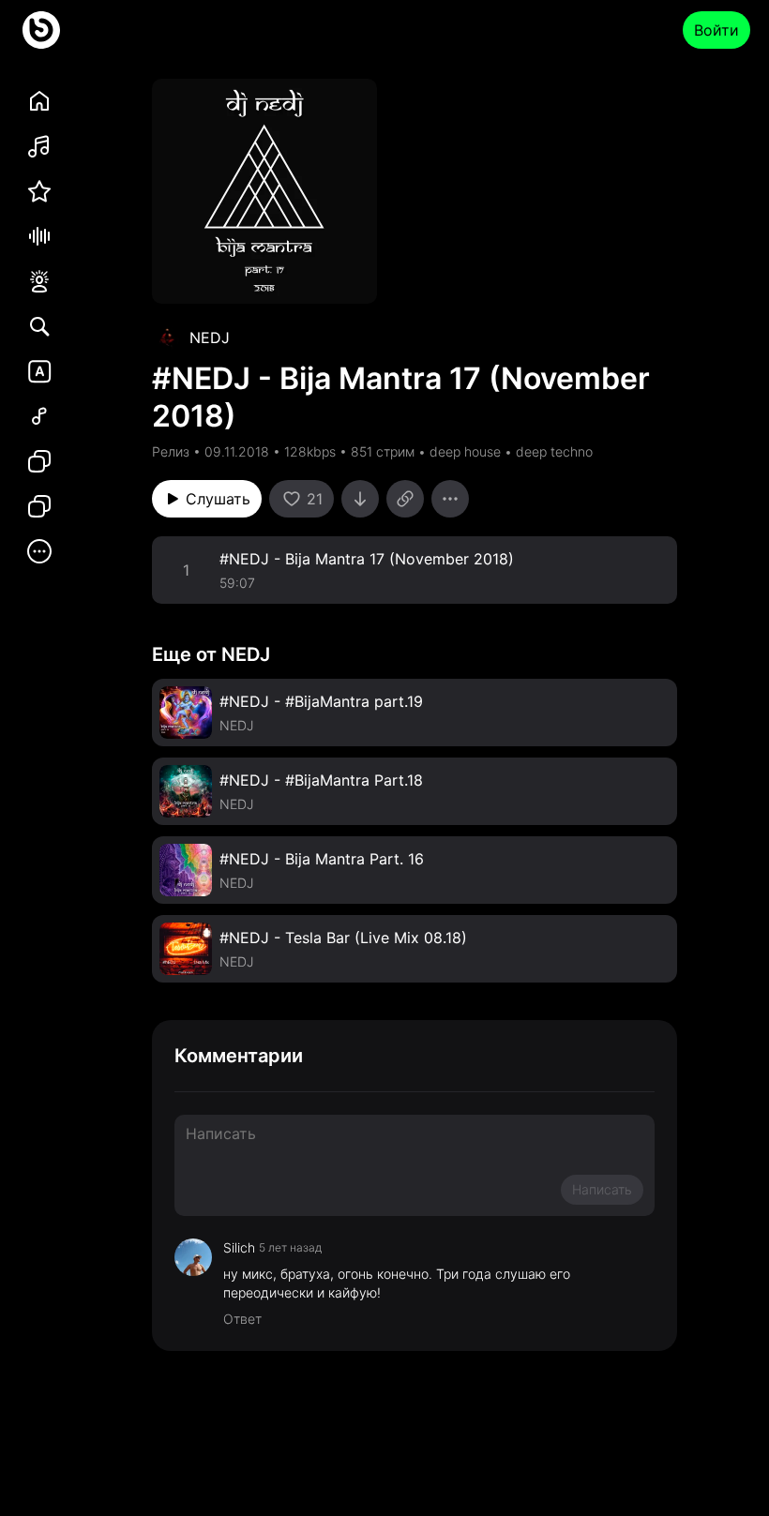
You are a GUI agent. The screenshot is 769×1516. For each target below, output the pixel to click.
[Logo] (41, 30)
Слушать (218, 498)
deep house (465, 451)
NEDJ (209, 337)
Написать (602, 1189)
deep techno (554, 451)
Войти (716, 30)
